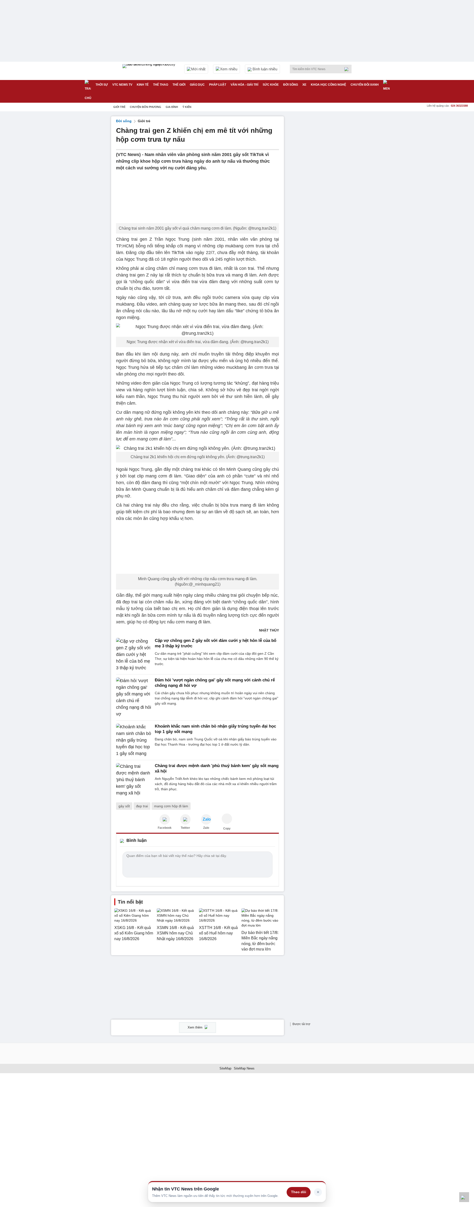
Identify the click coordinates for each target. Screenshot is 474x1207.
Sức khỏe (271, 84)
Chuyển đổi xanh (365, 84)
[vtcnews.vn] (164, 819)
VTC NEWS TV (122, 84)
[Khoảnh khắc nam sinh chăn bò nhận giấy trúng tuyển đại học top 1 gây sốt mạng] (134, 740)
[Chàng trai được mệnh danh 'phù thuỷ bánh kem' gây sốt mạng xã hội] (134, 779)
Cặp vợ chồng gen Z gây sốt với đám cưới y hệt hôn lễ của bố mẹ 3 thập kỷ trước (215, 643)
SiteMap (225, 1068)
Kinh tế (143, 84)
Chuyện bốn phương (145, 106)
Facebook (165, 828)
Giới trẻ (119, 106)
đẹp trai (142, 806)
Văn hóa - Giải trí (244, 84)
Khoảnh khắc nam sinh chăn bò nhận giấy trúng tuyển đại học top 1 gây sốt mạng (215, 729)
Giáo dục (197, 84)
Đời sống (290, 84)
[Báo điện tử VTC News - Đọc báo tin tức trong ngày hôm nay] (149, 71)
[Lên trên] (464, 1197)
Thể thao (160, 84)
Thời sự (102, 84)
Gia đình (172, 106)
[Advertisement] (326, 190)
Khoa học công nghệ (328, 84)
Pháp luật (217, 84)
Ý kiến (186, 106)
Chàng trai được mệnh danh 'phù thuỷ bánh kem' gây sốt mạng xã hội (216, 768)
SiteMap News (244, 1068)
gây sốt (124, 806)
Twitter (185, 828)
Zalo (206, 828)
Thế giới (179, 84)
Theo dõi (298, 1192)
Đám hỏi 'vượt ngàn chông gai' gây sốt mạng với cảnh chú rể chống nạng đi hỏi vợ (215, 683)
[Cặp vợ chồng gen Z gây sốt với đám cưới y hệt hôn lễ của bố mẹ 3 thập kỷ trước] (134, 654)
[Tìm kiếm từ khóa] (348, 69)
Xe (304, 84)
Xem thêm (195, 1027)
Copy (227, 828)
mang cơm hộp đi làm (171, 806)
